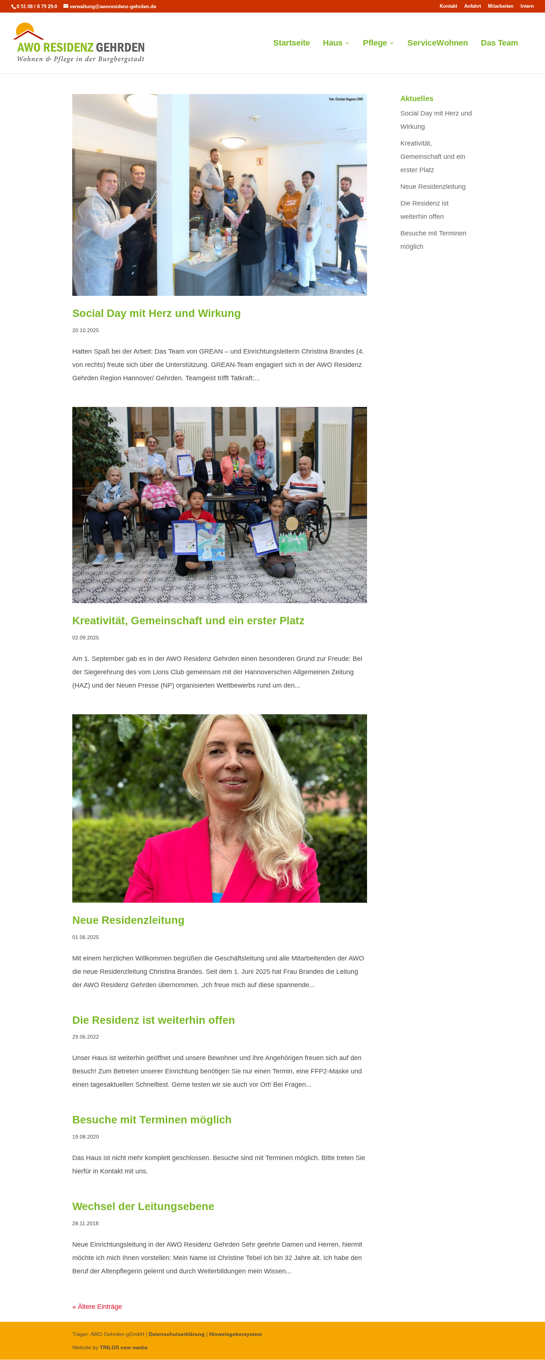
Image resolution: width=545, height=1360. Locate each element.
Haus (333, 43)
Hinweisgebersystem (235, 1334)
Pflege (375, 43)
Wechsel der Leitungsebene (143, 1206)
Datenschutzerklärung (177, 1334)
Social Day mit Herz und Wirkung (156, 313)
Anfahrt (472, 6)
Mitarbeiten (500, 6)
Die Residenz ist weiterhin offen (153, 1020)
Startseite (291, 43)
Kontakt (448, 6)
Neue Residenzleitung (128, 920)
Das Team (499, 43)
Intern (527, 6)
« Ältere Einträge (97, 1306)
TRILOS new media (124, 1347)
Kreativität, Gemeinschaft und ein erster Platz (188, 620)
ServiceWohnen (437, 43)
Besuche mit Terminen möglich (152, 1120)
